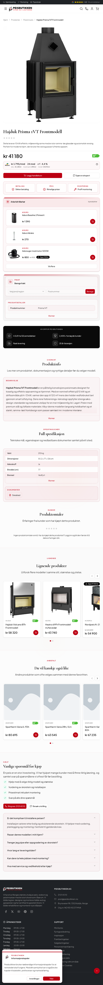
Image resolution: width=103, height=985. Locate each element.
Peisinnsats (28, 20)
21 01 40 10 (62, 895)
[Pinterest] (25, 911)
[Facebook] (6, 911)
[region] (51, 610)
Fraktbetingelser (61, 939)
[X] (12, 911)
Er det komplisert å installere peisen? (26, 818)
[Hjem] (20, 8)
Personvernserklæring (64, 946)
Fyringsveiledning (62, 931)
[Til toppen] (97, 971)
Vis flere (51, 266)
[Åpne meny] (5, 8)
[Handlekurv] (97, 8)
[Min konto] (92, 8)
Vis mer (51, 316)
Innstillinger (34, 978)
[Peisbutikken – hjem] (12, 888)
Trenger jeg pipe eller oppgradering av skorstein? (32, 842)
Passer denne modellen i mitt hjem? (25, 834)
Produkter (15, 20)
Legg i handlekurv (34, 175)
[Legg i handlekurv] (92, 221)
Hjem (5, 20)
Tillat (51, 978)
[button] (51, 218)
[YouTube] (18, 911)
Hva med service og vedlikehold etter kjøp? (29, 866)
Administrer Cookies (63, 965)
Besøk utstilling (39, 806)
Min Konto (58, 928)
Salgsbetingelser (61, 943)
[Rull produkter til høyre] (97, 576)
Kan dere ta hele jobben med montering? (28, 858)
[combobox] (26, 291)
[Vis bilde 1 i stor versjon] (51, 74)
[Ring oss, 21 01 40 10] (86, 8)
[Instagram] (31, 911)
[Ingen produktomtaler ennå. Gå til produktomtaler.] (9, 138)
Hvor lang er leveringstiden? (21, 850)
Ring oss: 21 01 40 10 (16, 806)
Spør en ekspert (83, 175)
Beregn (90, 291)
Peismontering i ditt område (66, 961)
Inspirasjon (59, 935)
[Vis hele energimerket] (96, 156)
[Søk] (81, 8)
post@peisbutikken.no (68, 899)
